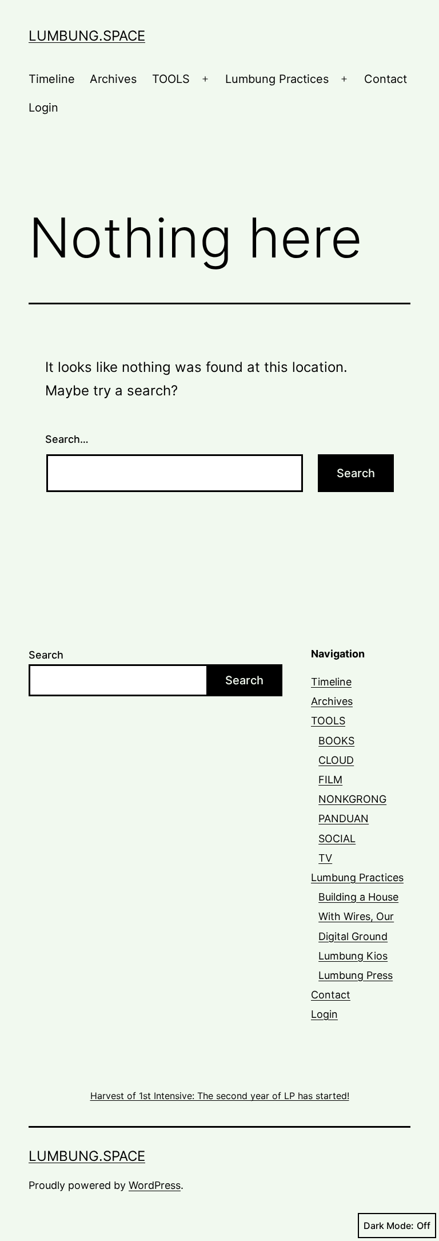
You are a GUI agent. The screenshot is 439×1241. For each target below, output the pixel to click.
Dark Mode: (389, 1225)
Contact (385, 79)
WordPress (155, 1185)
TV (325, 858)
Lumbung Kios (353, 956)
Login (43, 107)
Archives (113, 79)
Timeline (52, 79)
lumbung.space (87, 35)
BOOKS (336, 741)
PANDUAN (343, 818)
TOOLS (171, 79)
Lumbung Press (355, 975)
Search (46, 655)
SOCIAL (337, 838)
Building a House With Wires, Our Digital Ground (358, 916)
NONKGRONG (352, 799)
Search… (67, 439)
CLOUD (336, 760)
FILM (330, 780)
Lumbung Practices (277, 79)
